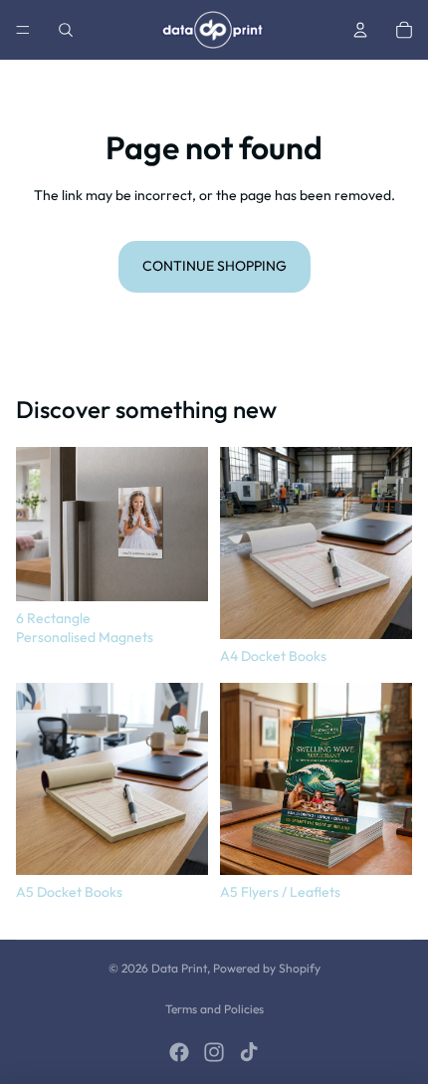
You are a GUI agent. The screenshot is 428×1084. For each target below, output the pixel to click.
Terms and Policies (214, 1008)
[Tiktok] (249, 1052)
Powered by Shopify (267, 968)
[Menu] (23, 30)
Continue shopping (214, 266)
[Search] (66, 30)
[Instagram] (214, 1052)
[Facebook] (179, 1052)
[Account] (360, 30)
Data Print (179, 968)
